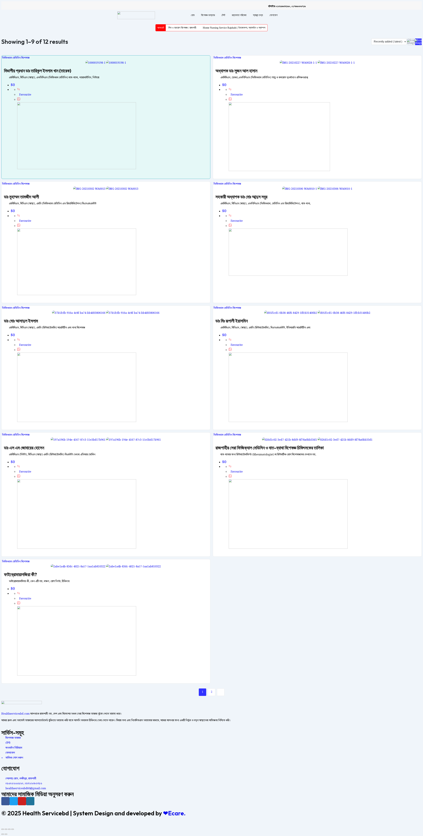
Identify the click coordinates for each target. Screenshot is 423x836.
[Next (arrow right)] (6, 834)
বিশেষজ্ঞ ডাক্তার (208, 15)
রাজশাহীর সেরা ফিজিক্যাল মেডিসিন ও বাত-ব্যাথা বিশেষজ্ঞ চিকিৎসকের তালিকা (269, 448)
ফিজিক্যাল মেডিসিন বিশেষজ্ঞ (15, 58)
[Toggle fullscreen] (9, 829)
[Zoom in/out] (12, 829)
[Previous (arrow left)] (2, 834)
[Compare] (18, 90)
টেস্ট (223, 15)
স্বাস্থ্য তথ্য (258, 15)
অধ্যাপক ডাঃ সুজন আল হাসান (236, 71)
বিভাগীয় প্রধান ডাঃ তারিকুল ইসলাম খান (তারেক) (37, 71)
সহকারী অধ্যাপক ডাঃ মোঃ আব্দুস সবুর (241, 197)
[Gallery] (18, 100)
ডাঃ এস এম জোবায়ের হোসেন (24, 448)
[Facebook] (5, 801)
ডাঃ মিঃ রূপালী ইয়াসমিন (231, 321)
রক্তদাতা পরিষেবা (239, 15)
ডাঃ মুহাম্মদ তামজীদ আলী (21, 197)
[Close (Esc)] (2, 829)
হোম (192, 15)
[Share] (6, 829)
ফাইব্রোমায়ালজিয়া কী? (20, 574)
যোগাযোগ (273, 15)
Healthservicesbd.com (15, 714)
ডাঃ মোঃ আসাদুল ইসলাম (21, 321)
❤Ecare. (174, 813)
